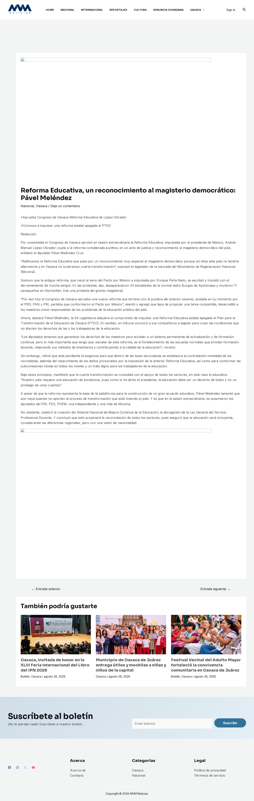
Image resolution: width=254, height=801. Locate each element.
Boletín (25, 676)
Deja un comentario (65, 206)
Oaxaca (41, 206)
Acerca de (78, 770)
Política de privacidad (210, 770)
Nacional (27, 206)
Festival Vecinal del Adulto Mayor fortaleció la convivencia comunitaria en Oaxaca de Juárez (206, 665)
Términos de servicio (209, 775)
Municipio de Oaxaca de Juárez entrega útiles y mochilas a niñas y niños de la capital (131, 665)
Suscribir (230, 723)
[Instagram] (17, 767)
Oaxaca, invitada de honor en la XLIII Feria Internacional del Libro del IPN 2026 (55, 665)
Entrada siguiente (215, 589)
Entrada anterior (46, 589)
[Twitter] (25, 767)
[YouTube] (33, 767)
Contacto (77, 775)
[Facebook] (9, 767)
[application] (203, 10)
